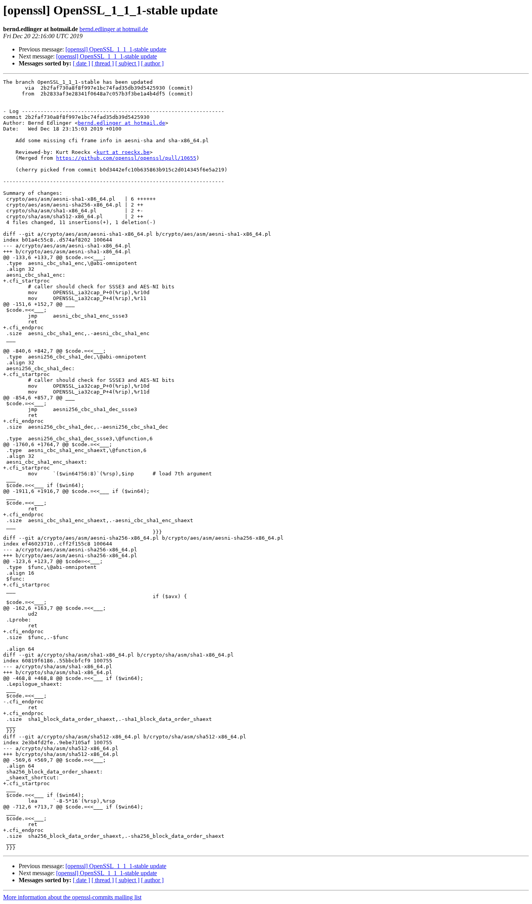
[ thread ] (103, 63)
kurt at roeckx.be (123, 152)
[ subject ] (127, 63)
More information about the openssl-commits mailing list (72, 897)
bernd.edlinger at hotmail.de (113, 29)
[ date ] (81, 63)
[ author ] (152, 63)
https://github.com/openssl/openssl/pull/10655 (126, 158)
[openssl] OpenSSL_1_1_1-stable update (115, 49)
